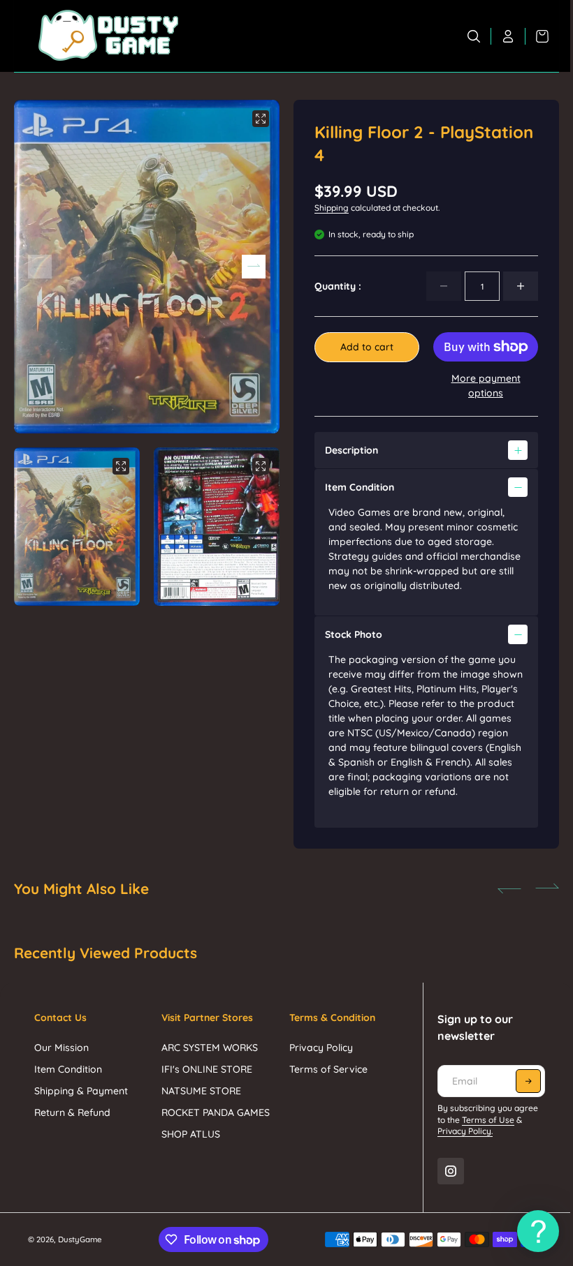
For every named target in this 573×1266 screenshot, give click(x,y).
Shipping (331, 207)
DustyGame (80, 1239)
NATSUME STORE (200, 1091)
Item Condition (68, 1069)
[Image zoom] (260, 118)
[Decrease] (443, 286)
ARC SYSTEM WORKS (208, 1047)
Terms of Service (325, 1069)
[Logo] (108, 36)
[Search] (474, 36)
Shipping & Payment (81, 1091)
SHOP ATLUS (189, 1134)
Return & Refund (72, 1112)
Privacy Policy (317, 1047)
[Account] (508, 36)
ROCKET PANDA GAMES (214, 1112)
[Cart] (537, 36)
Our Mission (61, 1047)
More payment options (486, 385)
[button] (254, 266)
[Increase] (520, 286)
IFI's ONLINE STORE (205, 1069)
